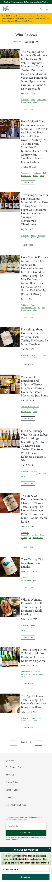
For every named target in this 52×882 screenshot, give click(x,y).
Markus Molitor (26, 674)
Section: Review (26, 102)
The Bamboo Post (13, 767)
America (33, 235)
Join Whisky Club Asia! (16, 805)
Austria (33, 625)
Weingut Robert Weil (39, 474)
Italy (36, 578)
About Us (10, 775)
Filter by (17, 42)
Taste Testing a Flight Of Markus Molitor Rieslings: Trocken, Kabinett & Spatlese (34, 655)
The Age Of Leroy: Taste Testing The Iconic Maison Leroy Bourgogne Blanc (33, 701)
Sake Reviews (7, 18)
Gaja (32, 578)
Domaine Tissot (26, 409)
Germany (34, 471)
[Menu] (47, 8)
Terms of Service (13, 790)
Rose (43, 307)
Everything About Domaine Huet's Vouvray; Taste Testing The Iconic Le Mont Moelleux (34, 336)
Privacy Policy (12, 782)
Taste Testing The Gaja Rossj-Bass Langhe (32, 563)
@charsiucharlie (26, 173)
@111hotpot (25, 99)
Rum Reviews (42, 16)
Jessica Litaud (41, 99)
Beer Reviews (28, 18)
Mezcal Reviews (40, 18)
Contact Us (10, 797)
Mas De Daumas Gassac (28, 307)
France (33, 99)
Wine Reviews (18, 18)
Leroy (39, 718)
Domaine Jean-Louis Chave (30, 535)
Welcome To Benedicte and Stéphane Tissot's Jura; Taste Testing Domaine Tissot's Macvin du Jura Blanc (34, 386)
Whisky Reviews (30, 16)
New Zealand (37, 173)
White (35, 102)
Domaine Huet (35, 355)
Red (44, 173)
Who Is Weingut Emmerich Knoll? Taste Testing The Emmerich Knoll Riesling (32, 606)
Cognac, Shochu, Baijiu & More (20, 21)
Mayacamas (41, 235)
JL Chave (24, 537)
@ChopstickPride (26, 671)
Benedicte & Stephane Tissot (30, 406)
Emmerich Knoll (26, 628)
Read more (27, 109)
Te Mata (35, 175)
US (38, 238)
